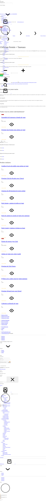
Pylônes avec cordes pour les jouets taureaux (14, 283)
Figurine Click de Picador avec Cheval (12, 183)
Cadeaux (4, 450)
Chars (5, 413)
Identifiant (1, 363)
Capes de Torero (6, 418)
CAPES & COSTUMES (4, 415)
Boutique (14, 35)
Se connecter (1, 372)
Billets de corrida (5, 458)
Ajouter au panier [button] (3, 144)
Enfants (3, 161)
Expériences (3, 456)
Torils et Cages (6, 405)
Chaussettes (4, 53)
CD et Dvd (4, 66)
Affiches (4, 448)
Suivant (1, 43)
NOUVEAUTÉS (3, 15)
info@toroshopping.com (5, 336)
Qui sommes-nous (4, 331)
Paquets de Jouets (5, 414)
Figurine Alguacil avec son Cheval (11, 296)
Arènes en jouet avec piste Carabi (11, 259)
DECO (2, 62)
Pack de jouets (8, 88)
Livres (4, 454)
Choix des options (3, 205)
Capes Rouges (6, 419)
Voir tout (1, 390)
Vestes (3, 60)
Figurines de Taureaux (7, 408)
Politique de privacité (5, 321)
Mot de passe (1, 364)
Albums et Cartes (4, 64)
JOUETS (2, 16)
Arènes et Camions (5, 17)
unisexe (3, 155)
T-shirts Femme (6, 444)
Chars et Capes (5, 411)
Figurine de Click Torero (8, 271)
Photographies (4, 70)
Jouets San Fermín (25, 88)
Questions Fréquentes (5, 325)
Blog (2, 334)
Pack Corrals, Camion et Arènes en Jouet (13, 233)
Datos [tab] (2, 91)
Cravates (4, 55)
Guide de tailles (4, 329)
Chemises (4, 54)
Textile (4, 446)
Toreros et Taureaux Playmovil (19, 88)
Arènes (5, 403)
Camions (5, 404)
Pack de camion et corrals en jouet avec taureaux (15, 220)
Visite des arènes (4, 72)
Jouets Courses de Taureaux (6, 410)
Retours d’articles (4, 328)
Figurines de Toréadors (7, 407)
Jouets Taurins (28, 35)
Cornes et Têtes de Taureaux (6, 452)
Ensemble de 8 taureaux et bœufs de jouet (13, 122)
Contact (2, 333)
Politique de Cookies (5, 322)
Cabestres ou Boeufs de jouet (9, 308)
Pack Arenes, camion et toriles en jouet (12, 208)
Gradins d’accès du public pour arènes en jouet (14, 171)
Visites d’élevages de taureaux (7, 459)
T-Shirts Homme (6, 58)
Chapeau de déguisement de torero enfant (13, 196)
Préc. (0, 42)
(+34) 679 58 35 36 (5, 338)
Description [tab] (2, 90)
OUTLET (2, 460)
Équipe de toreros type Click (9, 246)
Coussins (4, 68)
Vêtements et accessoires (6, 416)
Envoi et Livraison (4, 326)
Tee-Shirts (4, 57)
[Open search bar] (0, 409)
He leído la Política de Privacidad (5, 81)
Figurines (4, 406)
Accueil (1, 35)
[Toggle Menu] (0, 18)
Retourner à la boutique (7, 2)
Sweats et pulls (4, 56)
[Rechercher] (0, 411)
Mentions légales (4, 320)
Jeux (3, 409)
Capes (5, 412)
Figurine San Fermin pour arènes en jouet (13, 135)
